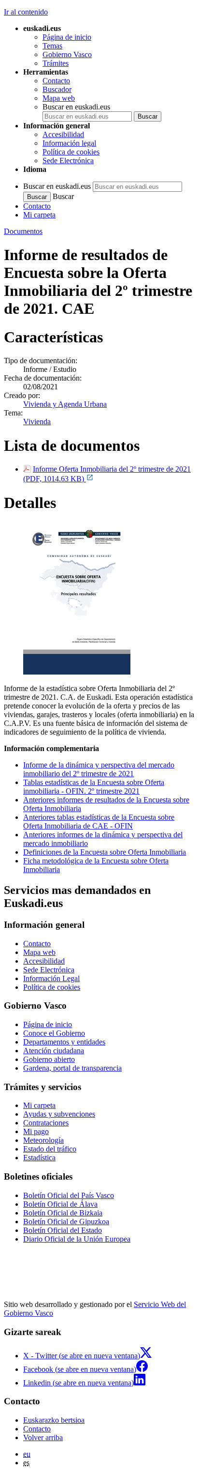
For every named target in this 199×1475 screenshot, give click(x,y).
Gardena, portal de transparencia (72, 1068)
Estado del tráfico (49, 1149)
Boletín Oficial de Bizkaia (62, 1213)
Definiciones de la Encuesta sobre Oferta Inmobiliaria (104, 852)
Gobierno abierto (49, 1059)
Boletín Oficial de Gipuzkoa (66, 1221)
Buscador (57, 89)
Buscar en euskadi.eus (76, 107)
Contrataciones (46, 1123)
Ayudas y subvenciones (59, 1114)
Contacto (56, 81)
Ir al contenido (26, 12)
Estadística (39, 1157)
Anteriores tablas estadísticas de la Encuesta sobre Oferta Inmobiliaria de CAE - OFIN (98, 821)
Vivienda (37, 421)
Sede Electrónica (68, 160)
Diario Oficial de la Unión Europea (76, 1239)
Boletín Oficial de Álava (60, 1204)
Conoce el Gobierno (54, 1033)
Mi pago (36, 1131)
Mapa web (59, 98)
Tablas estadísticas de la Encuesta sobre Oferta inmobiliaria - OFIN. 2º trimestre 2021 (93, 786)
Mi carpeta (39, 215)
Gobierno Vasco (67, 54)
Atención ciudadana (53, 1050)
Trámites (56, 63)
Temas (52, 46)
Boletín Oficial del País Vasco (68, 1195)
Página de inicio (67, 37)
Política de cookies (71, 152)
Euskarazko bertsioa (54, 1420)
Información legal (69, 143)
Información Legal (51, 978)
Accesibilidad (63, 134)
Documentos (23, 231)
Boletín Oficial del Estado (62, 1230)
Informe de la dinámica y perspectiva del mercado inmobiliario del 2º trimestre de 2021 (98, 769)
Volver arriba (43, 1437)
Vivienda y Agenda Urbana (65, 404)
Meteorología (43, 1140)
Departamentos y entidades (64, 1042)
